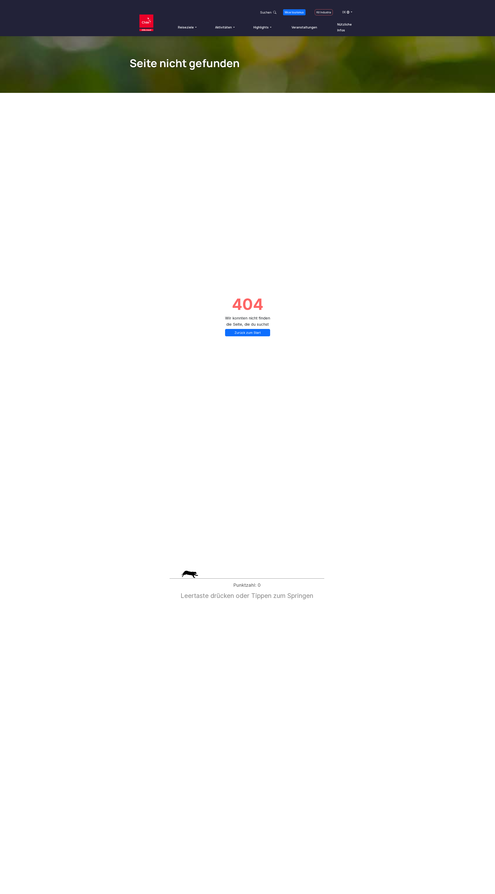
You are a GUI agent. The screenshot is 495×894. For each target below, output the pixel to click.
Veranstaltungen (304, 27)
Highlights (261, 27)
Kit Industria (324, 12)
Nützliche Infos (344, 27)
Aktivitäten (223, 27)
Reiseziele (186, 27)
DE (344, 12)
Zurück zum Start (248, 333)
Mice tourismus (294, 12)
